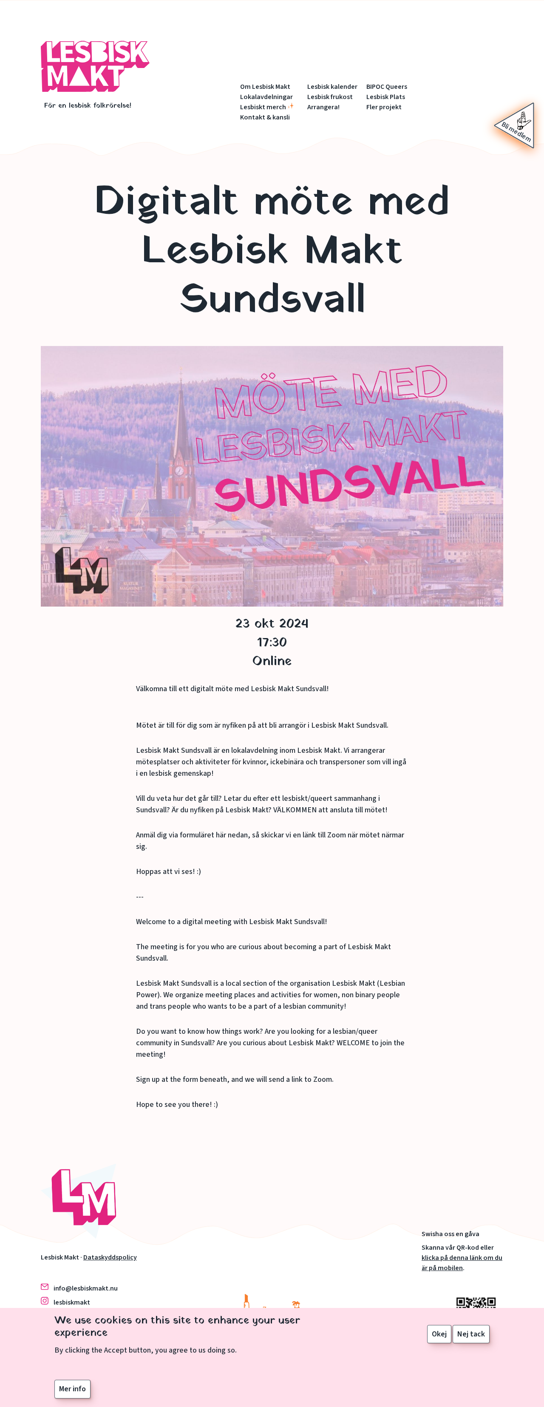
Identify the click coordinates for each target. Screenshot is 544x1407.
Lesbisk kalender (332, 86)
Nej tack (471, 1334)
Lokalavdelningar (266, 97)
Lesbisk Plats (385, 97)
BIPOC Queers (386, 86)
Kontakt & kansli (265, 117)
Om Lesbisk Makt (265, 86)
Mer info (72, 1388)
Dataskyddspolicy (110, 1257)
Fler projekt (384, 107)
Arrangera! (323, 107)
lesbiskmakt (72, 1302)
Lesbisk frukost (330, 97)
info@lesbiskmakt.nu (86, 1288)
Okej (439, 1334)
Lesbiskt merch (263, 107)
